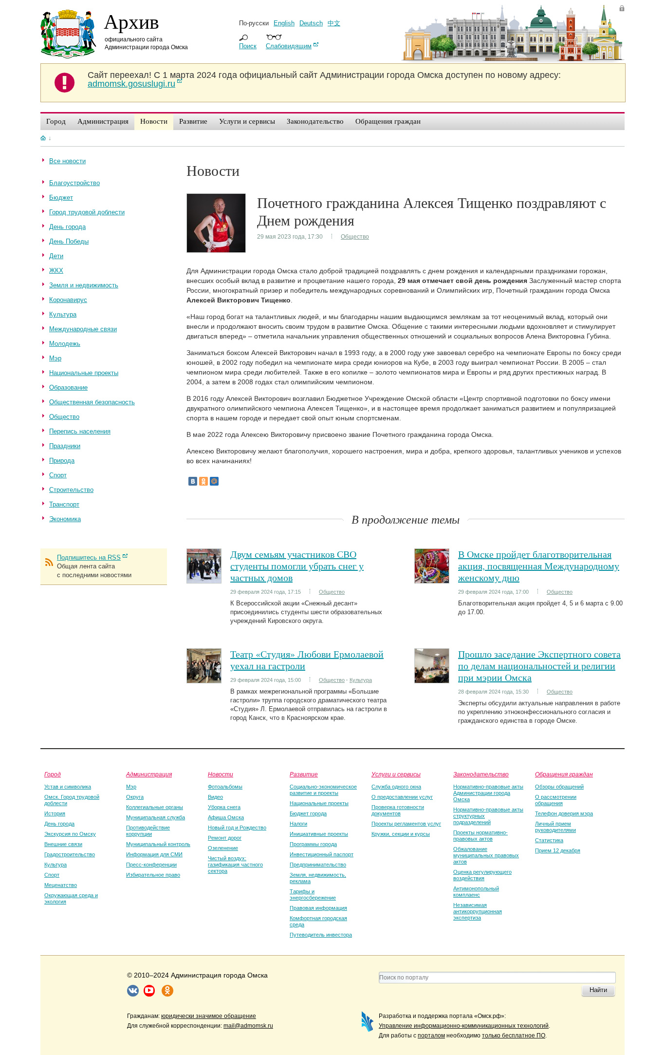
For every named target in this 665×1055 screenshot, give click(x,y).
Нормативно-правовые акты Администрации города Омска (488, 793)
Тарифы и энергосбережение (313, 894)
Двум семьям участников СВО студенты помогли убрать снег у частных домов (297, 565)
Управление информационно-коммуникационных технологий (464, 1025)
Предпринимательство (318, 864)
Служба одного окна (396, 787)
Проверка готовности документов (397, 810)
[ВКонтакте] (192, 481)
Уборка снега (224, 807)
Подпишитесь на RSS (89, 557)
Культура (361, 680)
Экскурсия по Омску (70, 834)
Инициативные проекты (319, 834)
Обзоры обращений (559, 787)
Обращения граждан (564, 774)
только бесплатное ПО (513, 1035)
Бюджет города (308, 813)
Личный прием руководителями (555, 827)
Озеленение (223, 848)
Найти (598, 990)
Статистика (549, 840)
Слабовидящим (289, 46)
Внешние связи (63, 844)
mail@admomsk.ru (248, 1025)
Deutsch (311, 23)
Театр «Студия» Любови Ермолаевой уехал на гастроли (307, 659)
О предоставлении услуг (402, 797)
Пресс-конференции (151, 864)
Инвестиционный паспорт (321, 854)
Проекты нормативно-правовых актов (480, 835)
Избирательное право (153, 875)
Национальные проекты (319, 803)
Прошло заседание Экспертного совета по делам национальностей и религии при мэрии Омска (539, 665)
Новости (220, 774)
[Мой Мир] (214, 481)
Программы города (313, 844)
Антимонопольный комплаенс (476, 891)
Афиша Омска (226, 817)
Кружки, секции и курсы (400, 834)
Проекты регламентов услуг (406, 824)
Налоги (298, 824)
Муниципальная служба (155, 817)
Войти (622, 8)
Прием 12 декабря (557, 850)
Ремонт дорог (224, 838)
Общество (355, 236)
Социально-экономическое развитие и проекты (323, 790)
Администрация (149, 774)
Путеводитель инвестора (321, 935)
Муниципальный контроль (158, 844)
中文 (334, 23)
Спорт (51, 875)
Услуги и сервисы (396, 774)
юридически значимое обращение (208, 1016)
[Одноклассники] (203, 481)
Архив (131, 21)
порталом (431, 1035)
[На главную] (43, 137)
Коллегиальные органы (154, 807)
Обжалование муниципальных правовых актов (486, 855)
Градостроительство (69, 854)
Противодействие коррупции (148, 831)
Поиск (248, 46)
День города (59, 824)
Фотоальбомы (225, 787)
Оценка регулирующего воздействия (482, 875)
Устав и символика (67, 787)
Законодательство (481, 774)
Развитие (304, 774)
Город (52, 774)
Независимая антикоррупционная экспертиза (477, 911)
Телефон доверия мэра (564, 813)
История (54, 813)
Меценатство (60, 885)
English (284, 23)
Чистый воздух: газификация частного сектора (235, 864)
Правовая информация (318, 908)
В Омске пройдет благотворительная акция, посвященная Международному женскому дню (538, 565)
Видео (215, 797)
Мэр (131, 787)
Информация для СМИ (154, 854)
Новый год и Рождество (237, 827)
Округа (135, 797)
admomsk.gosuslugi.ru (131, 84)
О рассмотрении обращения (555, 800)
